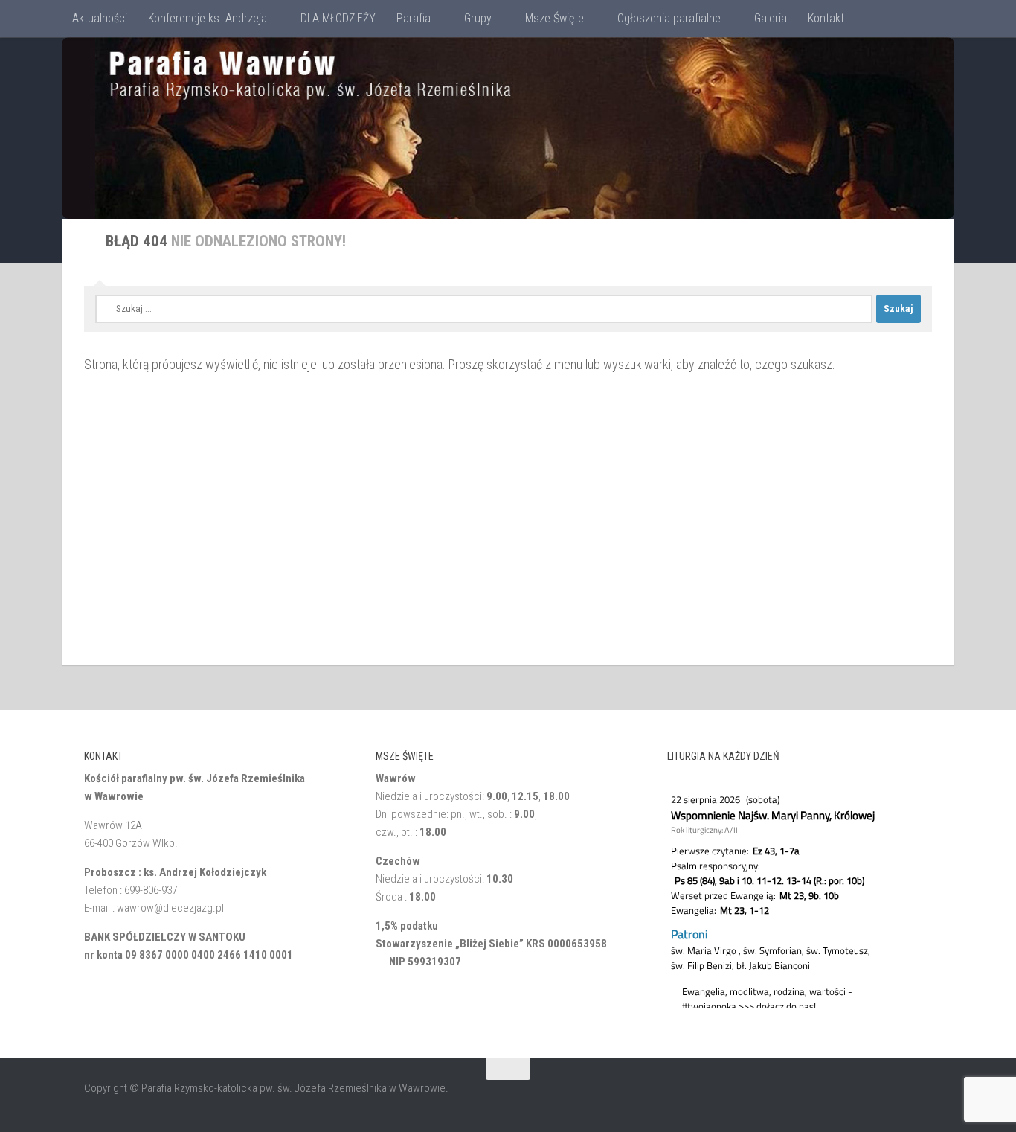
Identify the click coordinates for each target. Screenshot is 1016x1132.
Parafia (413, 18)
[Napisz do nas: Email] (894, 1097)
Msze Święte (554, 18)
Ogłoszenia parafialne (669, 18)
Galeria (770, 18)
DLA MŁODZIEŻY (338, 18)
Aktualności (99, 18)
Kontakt (826, 18)
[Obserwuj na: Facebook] (921, 1097)
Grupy (478, 18)
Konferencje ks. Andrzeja (207, 18)
